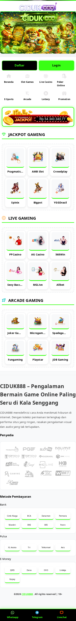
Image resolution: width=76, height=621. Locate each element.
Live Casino (45, 81)
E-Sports (9, 99)
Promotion (64, 99)
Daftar (19, 65)
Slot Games (27, 81)
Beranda (8, 81)
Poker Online (61, 83)
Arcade (27, 99)
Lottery (46, 99)
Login (56, 65)
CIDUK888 (27, 594)
